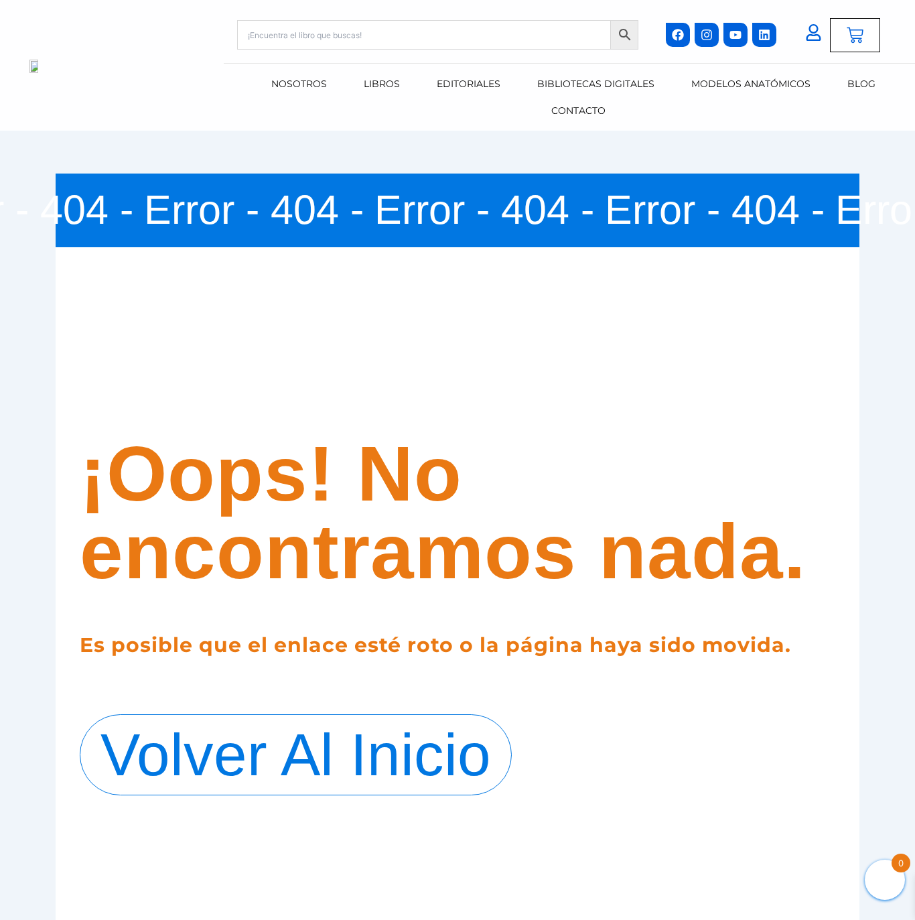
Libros (382, 84)
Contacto (578, 111)
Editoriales (468, 84)
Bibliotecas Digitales (595, 84)
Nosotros (299, 84)
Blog (861, 84)
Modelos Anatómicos (751, 84)
